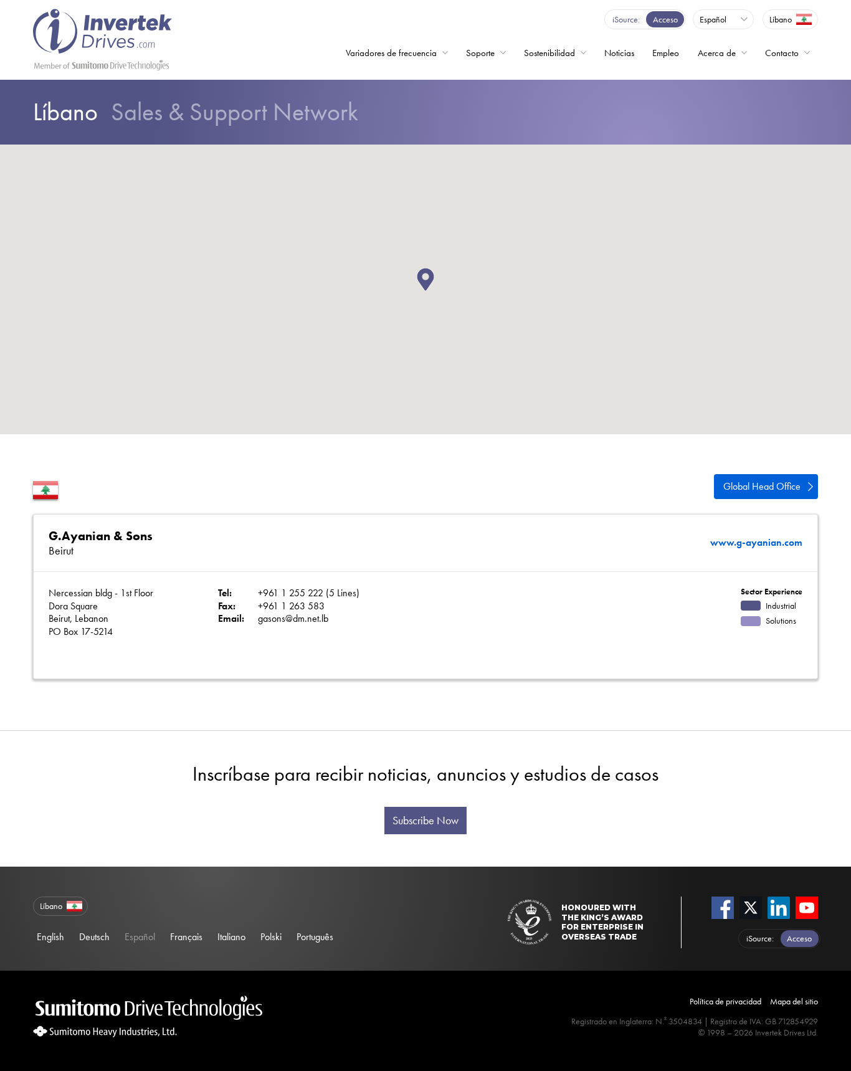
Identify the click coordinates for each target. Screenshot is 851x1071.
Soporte (480, 53)
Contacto (782, 53)
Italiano (231, 936)
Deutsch (94, 936)
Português (315, 936)
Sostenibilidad (549, 53)
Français (186, 936)
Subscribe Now (425, 820)
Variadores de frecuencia (391, 53)
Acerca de (717, 53)
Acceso (665, 19)
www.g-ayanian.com (756, 542)
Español (140, 936)
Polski (271, 936)
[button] (434, 291)
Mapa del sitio (794, 1001)
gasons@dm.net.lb (293, 618)
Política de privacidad (725, 1001)
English (50, 936)
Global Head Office (762, 486)
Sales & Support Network (195, 112)
